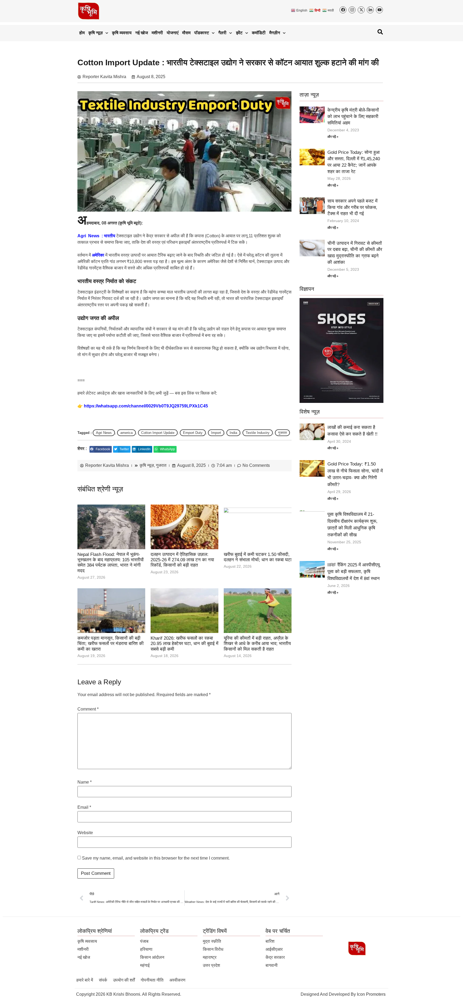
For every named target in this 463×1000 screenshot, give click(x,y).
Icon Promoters (371, 994)
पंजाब (144, 941)
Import (216, 433)
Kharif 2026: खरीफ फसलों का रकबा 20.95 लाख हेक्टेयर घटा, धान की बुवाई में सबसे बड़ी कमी (184, 644)
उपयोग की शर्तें (124, 980)
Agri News (104, 433)
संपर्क (103, 980)
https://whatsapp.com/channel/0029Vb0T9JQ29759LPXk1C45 (146, 406)
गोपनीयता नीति (152, 980)
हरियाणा (146, 949)
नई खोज (141, 32)
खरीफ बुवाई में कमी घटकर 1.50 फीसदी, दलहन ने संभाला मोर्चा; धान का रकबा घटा (258, 557)
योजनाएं (172, 32)
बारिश (270, 941)
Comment (88, 709)
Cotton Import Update (157, 433)
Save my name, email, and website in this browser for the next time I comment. (156, 858)
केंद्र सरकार (275, 957)
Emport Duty (193, 433)
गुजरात (282, 433)
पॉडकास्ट (201, 32)
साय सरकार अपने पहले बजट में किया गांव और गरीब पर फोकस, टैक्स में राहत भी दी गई (352, 207)
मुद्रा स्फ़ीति (212, 941)
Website (85, 833)
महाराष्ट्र (209, 957)
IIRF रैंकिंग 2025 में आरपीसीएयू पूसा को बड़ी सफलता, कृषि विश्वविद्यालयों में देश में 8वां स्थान (353, 571)
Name (84, 782)
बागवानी (272, 965)
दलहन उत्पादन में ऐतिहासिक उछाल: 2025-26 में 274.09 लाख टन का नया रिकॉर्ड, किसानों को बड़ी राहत (182, 560)
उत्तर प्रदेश (211, 965)
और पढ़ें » (332, 137)
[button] (100, 449)
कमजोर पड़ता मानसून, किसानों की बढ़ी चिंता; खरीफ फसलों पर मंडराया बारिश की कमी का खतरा (110, 644)
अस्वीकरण (177, 980)
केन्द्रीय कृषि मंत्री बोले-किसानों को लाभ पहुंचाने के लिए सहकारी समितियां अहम (353, 116)
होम (82, 32)
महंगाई (145, 965)
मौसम (186, 32)
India (233, 433)
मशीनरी (157, 32)
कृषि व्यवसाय (122, 32)
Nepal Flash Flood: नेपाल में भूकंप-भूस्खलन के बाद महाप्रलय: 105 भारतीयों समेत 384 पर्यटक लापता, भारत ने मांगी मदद (110, 562)
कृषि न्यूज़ (95, 32)
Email (84, 807)
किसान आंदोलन (152, 957)
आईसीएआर (274, 949)
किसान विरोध (213, 949)
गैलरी (222, 32)
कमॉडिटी (259, 32)
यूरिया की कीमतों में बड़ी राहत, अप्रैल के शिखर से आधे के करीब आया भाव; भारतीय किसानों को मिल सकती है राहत (257, 644)
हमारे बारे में (84, 980)
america (126, 433)
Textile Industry (258, 433)
